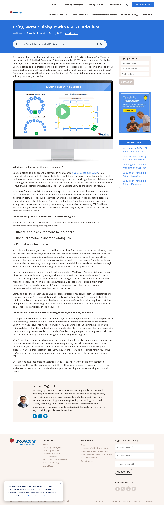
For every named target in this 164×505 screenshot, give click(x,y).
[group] (60, 44)
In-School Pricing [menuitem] (129, 14)
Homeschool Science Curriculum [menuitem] (96, 454)
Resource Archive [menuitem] (89, 458)
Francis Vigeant (36, 33)
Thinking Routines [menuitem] (96, 4)
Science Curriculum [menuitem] (58, 14)
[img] (97, 44)
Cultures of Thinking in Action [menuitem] (95, 448)
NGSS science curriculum (85, 172)
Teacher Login (143, 4)
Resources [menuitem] (114, 4)
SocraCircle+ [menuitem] (87, 461)
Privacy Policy (26, 496)
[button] (16, 44)
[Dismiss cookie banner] (60, 484)
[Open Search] (127, 5)
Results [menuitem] (56, 4)
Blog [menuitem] (83, 445)
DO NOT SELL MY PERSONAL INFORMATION (112, 501)
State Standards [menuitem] (80, 14)
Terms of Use (41, 496)
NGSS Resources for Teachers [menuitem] (94, 451)
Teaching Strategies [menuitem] (73, 4)
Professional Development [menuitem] (104, 14)
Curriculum (71, 33)
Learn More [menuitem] (147, 14)
